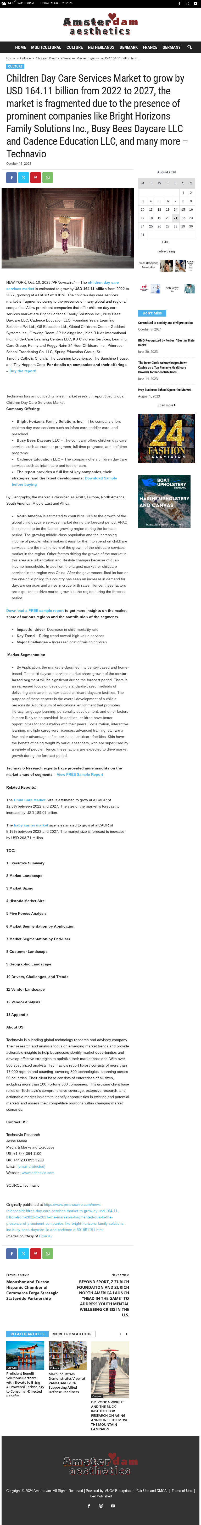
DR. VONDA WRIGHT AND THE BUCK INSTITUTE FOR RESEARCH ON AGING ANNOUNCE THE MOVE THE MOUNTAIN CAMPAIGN (109, 1415)
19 (159, 218)
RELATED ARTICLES (27, 1333)
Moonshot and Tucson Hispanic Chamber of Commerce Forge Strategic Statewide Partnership (32, 1290)
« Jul (165, 242)
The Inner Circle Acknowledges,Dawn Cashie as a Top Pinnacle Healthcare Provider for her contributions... (162, 367)
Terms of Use (182, 1491)
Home (20, 47)
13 (168, 209)
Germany (172, 47)
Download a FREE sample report (35, 610)
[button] (189, 47)
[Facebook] (179, 4)
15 (183, 209)
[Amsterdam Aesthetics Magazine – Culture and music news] (100, 25)
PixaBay (45, 1236)
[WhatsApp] (47, 177)
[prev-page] (120, 1334)
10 (142, 209)
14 (175, 209)
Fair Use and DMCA (151, 1491)
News (142, 543)
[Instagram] (187, 4)
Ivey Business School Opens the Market (164, 390)
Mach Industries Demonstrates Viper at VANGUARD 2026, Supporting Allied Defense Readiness (67, 1383)
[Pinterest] (35, 177)
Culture (74, 47)
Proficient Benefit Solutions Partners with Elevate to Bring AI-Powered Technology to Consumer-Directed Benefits (25, 1384)
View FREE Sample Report (80, 774)
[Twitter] (23, 177)
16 (191, 209)
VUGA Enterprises (118, 1491)
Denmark (129, 47)
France (150, 47)
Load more (165, 405)
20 (168, 218)
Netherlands (101, 47)
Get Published (101, 1496)
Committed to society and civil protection (165, 323)
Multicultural (46, 47)
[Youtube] (195, 4)
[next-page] (126, 1334)
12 (159, 209)
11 (151, 209)
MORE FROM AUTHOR (72, 1333)
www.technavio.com (38, 1173)
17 (142, 218)
